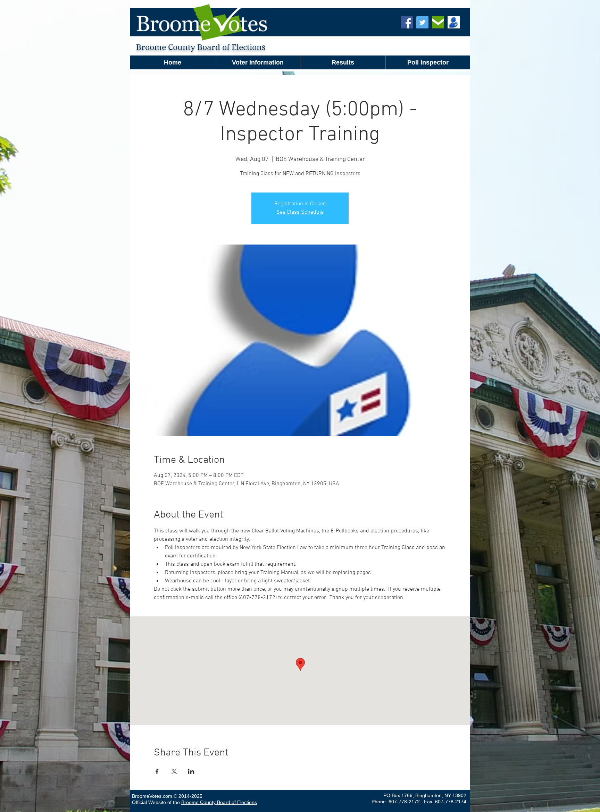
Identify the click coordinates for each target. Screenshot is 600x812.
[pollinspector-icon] (454, 22)
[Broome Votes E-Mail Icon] (438, 22)
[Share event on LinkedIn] (191, 771)
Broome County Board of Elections (219, 802)
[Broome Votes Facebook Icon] (407, 22)
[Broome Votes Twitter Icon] (422, 22)
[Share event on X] (174, 771)
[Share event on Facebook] (157, 771)
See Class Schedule (300, 212)
